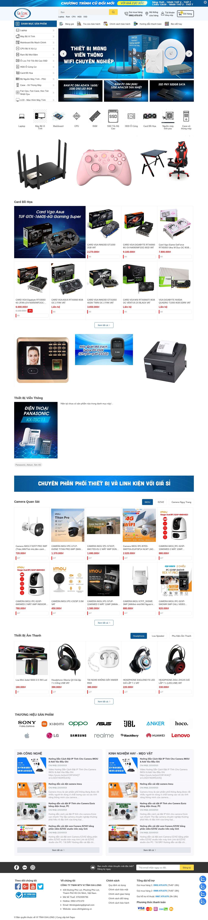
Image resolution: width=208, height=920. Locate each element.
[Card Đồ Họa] (150, 116)
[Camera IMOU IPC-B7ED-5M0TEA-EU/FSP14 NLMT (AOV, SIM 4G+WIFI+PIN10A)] (139, 525)
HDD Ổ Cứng (131, 126)
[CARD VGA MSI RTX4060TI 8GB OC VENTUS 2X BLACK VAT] (139, 279)
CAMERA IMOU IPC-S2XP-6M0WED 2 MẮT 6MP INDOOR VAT (31, 604)
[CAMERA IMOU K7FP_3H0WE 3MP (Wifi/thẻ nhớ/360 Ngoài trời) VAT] (139, 580)
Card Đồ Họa (149, 126)
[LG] (53, 735)
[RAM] (95, 116)
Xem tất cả (103, 325)
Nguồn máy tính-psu (168, 127)
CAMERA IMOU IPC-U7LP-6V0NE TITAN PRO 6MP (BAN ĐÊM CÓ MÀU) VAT (66, 549)
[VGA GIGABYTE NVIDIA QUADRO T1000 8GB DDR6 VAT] (175, 279)
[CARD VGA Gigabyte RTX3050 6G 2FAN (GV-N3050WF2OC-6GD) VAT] (32, 279)
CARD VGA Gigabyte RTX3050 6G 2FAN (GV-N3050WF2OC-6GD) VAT (31, 302)
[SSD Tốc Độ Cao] (113, 116)
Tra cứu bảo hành (91, 24)
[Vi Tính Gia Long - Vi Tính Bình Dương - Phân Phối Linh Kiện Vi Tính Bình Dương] (33, 13)
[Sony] (27, 724)
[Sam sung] (78, 735)
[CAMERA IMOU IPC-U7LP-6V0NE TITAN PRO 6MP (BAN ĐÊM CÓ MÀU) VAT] (67, 525)
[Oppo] (78, 724)
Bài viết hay (176, 24)
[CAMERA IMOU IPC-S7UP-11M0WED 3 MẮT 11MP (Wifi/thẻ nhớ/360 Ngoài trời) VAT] (103, 580)
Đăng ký (187, 867)
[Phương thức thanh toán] (155, 909)
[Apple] (27, 735)
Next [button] (189, 53)
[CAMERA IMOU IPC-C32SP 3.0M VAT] (67, 580)
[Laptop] (22, 116)
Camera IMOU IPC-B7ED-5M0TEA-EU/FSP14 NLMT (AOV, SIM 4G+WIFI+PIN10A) (139, 549)
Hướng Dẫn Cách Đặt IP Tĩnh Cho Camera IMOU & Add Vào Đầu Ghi (73, 760)
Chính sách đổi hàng (119, 898)
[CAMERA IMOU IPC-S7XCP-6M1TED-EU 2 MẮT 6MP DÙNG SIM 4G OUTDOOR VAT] (103, 525)
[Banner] (80, 91)
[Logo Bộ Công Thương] (35, 895)
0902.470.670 (135, 15)
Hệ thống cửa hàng (153, 14)
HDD (80, 17)
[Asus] (104, 724)
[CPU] (76, 116)
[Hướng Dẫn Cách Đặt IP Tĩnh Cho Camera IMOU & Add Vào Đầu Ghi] (31, 765)
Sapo (72, 917)
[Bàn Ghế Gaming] (165, 158)
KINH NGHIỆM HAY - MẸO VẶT (131, 753)
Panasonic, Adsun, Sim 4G (28, 464)
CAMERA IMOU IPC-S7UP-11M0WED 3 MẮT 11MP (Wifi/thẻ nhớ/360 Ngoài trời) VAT (103, 604)
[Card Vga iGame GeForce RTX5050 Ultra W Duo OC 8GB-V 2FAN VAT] (175, 223)
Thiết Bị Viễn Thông (28, 398)
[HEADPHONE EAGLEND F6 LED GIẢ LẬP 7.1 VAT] (139, 659)
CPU (74, 17)
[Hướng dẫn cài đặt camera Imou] (31, 790)
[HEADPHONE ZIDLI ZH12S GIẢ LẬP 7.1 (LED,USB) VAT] (175, 659)
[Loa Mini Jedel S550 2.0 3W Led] (32, 659)
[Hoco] (181, 724)
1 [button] (123, 75)
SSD (85, 17)
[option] (126, 53)
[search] (113, 12)
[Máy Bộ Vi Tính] (40, 116)
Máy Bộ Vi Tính (40, 127)
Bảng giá (69, 24)
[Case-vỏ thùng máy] (186, 116)
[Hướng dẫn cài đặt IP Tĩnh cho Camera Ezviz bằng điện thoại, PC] (31, 811)
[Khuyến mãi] (104, 3)
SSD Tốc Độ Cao (113, 127)
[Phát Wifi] (43, 164)
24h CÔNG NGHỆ (29, 753)
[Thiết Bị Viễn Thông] (36, 430)
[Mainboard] (58, 116)
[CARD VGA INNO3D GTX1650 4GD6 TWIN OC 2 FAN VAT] (103, 279)
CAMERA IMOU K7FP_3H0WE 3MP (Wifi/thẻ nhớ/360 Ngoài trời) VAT (139, 604)
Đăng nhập (169, 15)
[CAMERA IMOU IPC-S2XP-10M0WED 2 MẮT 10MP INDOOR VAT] (175, 525)
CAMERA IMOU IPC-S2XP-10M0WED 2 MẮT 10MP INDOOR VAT (172, 549)
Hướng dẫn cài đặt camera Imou (65, 784)
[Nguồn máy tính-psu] (168, 116)
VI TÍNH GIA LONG (45, 917)
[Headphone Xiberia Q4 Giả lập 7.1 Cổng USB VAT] (67, 659)
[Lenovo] (181, 735)
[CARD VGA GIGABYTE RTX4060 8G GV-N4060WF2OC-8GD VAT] (139, 223)
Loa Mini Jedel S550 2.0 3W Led (31, 680)
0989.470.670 (160, 890)
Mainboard (58, 126)
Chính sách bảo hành (120, 24)
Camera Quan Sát (27, 501)
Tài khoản (170, 12)
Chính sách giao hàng (119, 894)
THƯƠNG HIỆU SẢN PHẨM (34, 714)
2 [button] (126, 75)
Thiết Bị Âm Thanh (27, 635)
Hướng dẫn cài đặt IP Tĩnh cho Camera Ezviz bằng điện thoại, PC (72, 804)
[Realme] (104, 735)
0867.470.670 (162, 896)
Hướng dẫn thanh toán (151, 24)
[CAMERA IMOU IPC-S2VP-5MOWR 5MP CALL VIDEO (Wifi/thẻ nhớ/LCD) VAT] (175, 580)
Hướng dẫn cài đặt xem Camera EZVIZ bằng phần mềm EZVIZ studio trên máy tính (71, 827)
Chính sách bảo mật (118, 889)
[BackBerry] (130, 735)
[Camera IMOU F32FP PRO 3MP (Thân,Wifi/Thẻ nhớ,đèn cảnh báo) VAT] (32, 525)
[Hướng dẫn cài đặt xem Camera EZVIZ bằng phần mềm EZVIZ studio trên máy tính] (31, 833)
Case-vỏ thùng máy (186, 127)
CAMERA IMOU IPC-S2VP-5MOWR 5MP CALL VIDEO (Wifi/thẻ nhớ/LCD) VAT (172, 604)
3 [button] (129, 75)
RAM (95, 126)
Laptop (61, 17)
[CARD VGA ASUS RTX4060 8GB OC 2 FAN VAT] (67, 279)
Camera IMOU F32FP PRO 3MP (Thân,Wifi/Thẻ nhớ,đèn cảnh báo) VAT (31, 549)
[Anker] (155, 724)
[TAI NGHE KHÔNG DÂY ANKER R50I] (103, 659)
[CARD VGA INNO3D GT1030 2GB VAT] (103, 223)
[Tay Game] (104, 165)
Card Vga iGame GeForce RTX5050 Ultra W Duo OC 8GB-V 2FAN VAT (175, 247)
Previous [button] (63, 53)
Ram (68, 17)
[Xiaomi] (53, 724)
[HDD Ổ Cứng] (131, 116)
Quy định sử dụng (117, 885)
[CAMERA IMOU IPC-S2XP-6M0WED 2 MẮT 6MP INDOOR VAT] (32, 580)
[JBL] (130, 724)
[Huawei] (155, 735)
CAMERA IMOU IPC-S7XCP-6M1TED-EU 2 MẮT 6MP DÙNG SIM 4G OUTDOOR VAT (102, 549)
